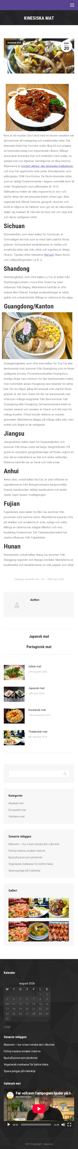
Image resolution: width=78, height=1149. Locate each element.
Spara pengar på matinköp (24, 870)
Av (43, 579)
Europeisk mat (17, 809)
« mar (7, 1026)
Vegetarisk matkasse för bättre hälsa (31, 863)
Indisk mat (34, 666)
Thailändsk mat (37, 731)
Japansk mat (36, 688)
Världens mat (17, 816)
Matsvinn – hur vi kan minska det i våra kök (34, 844)
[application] (39, 1108)
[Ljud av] (63, 1125)
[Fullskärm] (69, 1125)
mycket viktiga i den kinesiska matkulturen (47, 166)
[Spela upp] (9, 1125)
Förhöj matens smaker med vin (27, 850)
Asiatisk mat (14, 42)
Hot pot (49, 254)
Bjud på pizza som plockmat (25, 857)
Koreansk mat (37, 710)
